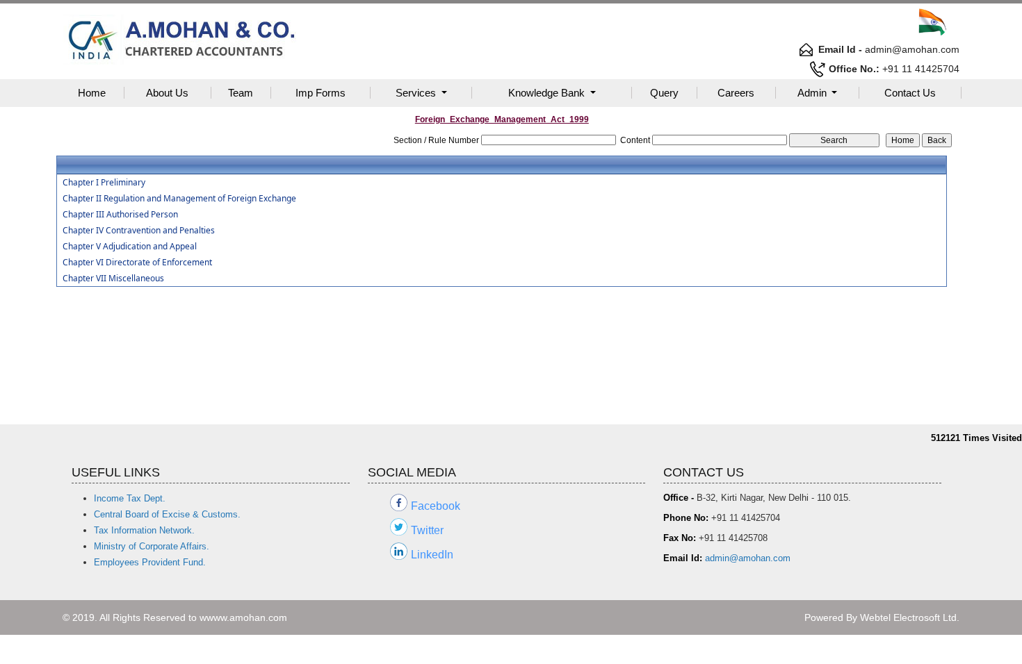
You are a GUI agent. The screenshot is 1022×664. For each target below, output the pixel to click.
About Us (167, 93)
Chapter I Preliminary (104, 182)
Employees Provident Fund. (150, 562)
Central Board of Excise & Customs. (167, 514)
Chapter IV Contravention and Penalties (139, 230)
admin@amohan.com (747, 558)
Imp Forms (320, 93)
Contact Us (910, 93)
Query (664, 93)
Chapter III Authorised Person (120, 214)
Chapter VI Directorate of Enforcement (137, 262)
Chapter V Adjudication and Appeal (130, 246)
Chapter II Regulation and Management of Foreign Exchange (179, 198)
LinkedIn (432, 555)
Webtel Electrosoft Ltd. (909, 617)
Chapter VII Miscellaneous (113, 278)
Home (92, 93)
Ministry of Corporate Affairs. (151, 546)
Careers (735, 93)
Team (240, 93)
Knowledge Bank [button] (547, 93)
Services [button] (417, 93)
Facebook (435, 506)
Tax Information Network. (144, 530)
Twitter (427, 530)
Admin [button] (813, 93)
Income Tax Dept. (129, 498)
